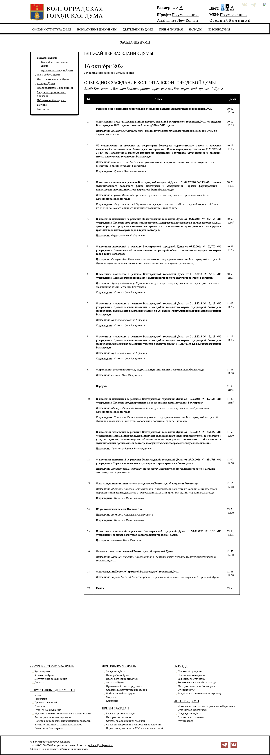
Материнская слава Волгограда (196, 686)
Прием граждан (171, 29)
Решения (40, 706)
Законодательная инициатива (53, 717)
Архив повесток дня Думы (57, 70)
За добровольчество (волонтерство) (199, 693)
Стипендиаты (186, 689)
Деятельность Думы (138, 29)
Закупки (42, 104)
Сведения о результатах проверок (126, 689)
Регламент (41, 698)
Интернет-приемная (118, 717)
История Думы (219, 29)
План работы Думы (48, 74)
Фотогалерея (185, 720)
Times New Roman (182, 20)
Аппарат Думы (46, 83)
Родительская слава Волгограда (197, 682)
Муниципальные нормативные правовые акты (63, 713)
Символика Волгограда (49, 728)
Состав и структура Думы (51, 29)
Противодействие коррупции (55, 87)
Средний (218, 20)
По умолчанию (185, 14)
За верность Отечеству (191, 678)
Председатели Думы (190, 713)
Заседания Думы (47, 57)
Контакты (43, 109)
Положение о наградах (191, 675)
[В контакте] (234, 744)
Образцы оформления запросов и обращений (134, 724)
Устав (38, 695)
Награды (195, 29)
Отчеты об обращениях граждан (125, 720)
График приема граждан (121, 713)
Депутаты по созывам (191, 717)
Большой (240, 20)
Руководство (42, 671)
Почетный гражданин (191, 671)
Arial (161, 20)
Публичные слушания (48, 709)
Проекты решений (46, 702)
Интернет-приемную (74, 749)
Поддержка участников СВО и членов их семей (134, 728)
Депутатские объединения (51, 678)
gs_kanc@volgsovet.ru (100, 745)
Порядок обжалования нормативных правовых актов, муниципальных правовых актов (63, 722)
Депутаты (40, 682)
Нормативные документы (97, 29)
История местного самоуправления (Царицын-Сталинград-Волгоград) (206, 707)
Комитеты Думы (44, 675)
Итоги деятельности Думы (53, 79)
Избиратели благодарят (51, 100)
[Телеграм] (224, 744)
